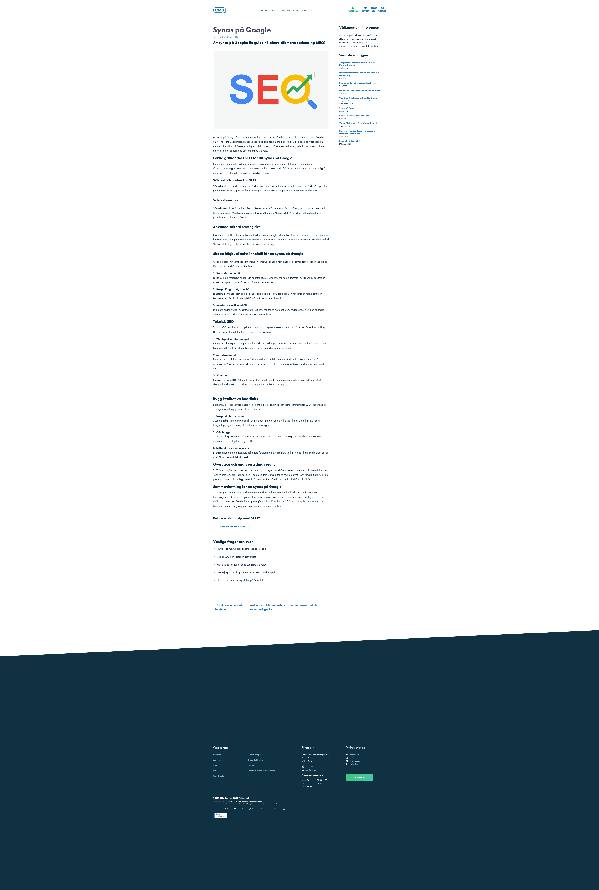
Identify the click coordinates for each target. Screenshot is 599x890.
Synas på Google (347, 108)
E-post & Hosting (255, 760)
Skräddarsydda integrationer (261, 770)
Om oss (274, 11)
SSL (214, 770)
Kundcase (285, 11)
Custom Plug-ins (255, 754)
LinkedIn (354, 764)
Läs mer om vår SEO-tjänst (231, 527)
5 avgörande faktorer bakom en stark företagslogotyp (357, 63)
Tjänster (263, 11)
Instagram (354, 757)
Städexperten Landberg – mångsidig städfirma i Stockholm (357, 132)
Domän (251, 765)
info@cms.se (310, 770)
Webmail (360, 777)
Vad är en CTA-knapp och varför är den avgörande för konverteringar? (358, 99)
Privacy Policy (258, 809)
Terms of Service (275, 809)
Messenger (355, 761)
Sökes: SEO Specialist (349, 141)
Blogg (296, 11)
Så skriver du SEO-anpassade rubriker (357, 82)
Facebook (354, 754)
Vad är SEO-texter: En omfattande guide (358, 123)
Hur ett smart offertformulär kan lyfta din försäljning (359, 74)
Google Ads (218, 776)
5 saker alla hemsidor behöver (354, 115)
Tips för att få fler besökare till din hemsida (359, 90)
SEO (215, 765)
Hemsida (217, 754)
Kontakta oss (308, 11)
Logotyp (217, 760)
